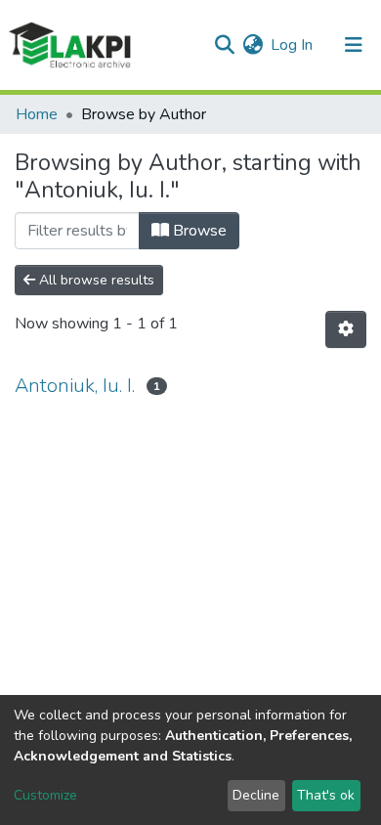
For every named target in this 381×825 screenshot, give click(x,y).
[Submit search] (224, 45)
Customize (45, 795)
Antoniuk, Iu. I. (75, 385)
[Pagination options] (345, 329)
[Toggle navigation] (353, 45)
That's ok (326, 795)
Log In (293, 45)
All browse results (94, 280)
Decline (256, 795)
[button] (252, 45)
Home (37, 114)
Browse (198, 230)
